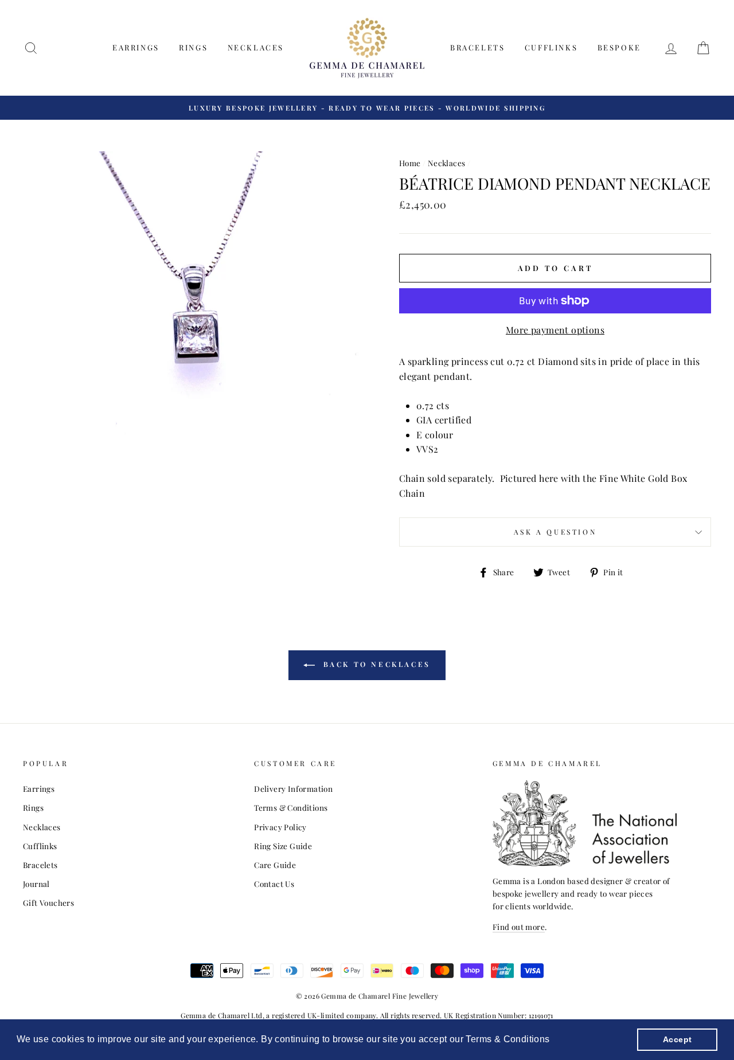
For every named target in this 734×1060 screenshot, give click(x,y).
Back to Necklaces (375, 664)
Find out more (519, 926)
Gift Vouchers (48, 902)
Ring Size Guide (283, 846)
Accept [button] (677, 1039)
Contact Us (274, 883)
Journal (36, 883)
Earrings (135, 47)
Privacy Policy (280, 827)
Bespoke (619, 47)
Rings (193, 47)
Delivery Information (293, 788)
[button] (554, 1040)
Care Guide (275, 864)
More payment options (555, 330)
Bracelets (477, 47)
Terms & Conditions (290, 807)
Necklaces (256, 47)
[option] (367, 107)
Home (410, 163)
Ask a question (555, 531)
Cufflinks (551, 47)
